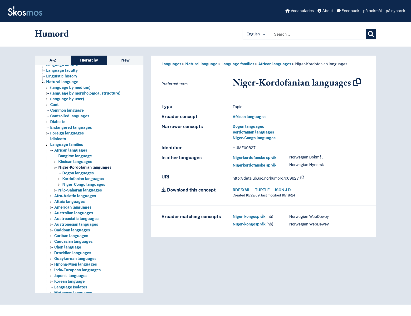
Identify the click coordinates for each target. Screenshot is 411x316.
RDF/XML (241, 190)
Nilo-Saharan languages (80, 190)
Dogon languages (78, 173)
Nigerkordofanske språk (254, 157)
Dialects (57, 122)
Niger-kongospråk (249, 216)
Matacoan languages (73, 293)
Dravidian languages (72, 253)
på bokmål (372, 11)
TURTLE (262, 190)
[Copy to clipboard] (357, 82)
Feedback (350, 11)
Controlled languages (69, 116)
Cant (54, 104)
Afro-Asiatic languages (75, 196)
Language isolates (70, 287)
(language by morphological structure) (85, 93)
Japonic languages (70, 275)
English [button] (254, 34)
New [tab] (125, 60)
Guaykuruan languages (75, 258)
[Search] (371, 34)
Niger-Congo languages (83, 184)
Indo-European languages (77, 270)
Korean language (69, 281)
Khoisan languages (75, 161)
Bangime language (75, 156)
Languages (171, 64)
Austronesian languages (76, 224)
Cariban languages (71, 236)
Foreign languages (67, 133)
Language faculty (62, 70)
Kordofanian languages (83, 179)
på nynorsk (395, 11)
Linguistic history (61, 76)
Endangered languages (71, 127)
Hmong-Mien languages (75, 264)
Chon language (67, 247)
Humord (52, 33)
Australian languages (73, 213)
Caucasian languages (73, 241)
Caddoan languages (72, 230)
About (327, 11)
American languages (72, 207)
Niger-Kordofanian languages (84, 167)
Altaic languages (69, 201)
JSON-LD (282, 190)
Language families (66, 144)
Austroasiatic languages (76, 218)
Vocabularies (302, 11)
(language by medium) (70, 87)
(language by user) (67, 99)
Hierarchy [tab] (89, 60)
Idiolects (58, 139)
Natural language (62, 82)
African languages (70, 150)
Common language (67, 110)
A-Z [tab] (52, 60)
